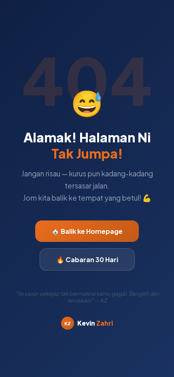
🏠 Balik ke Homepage (87, 231)
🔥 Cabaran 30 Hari (87, 259)
